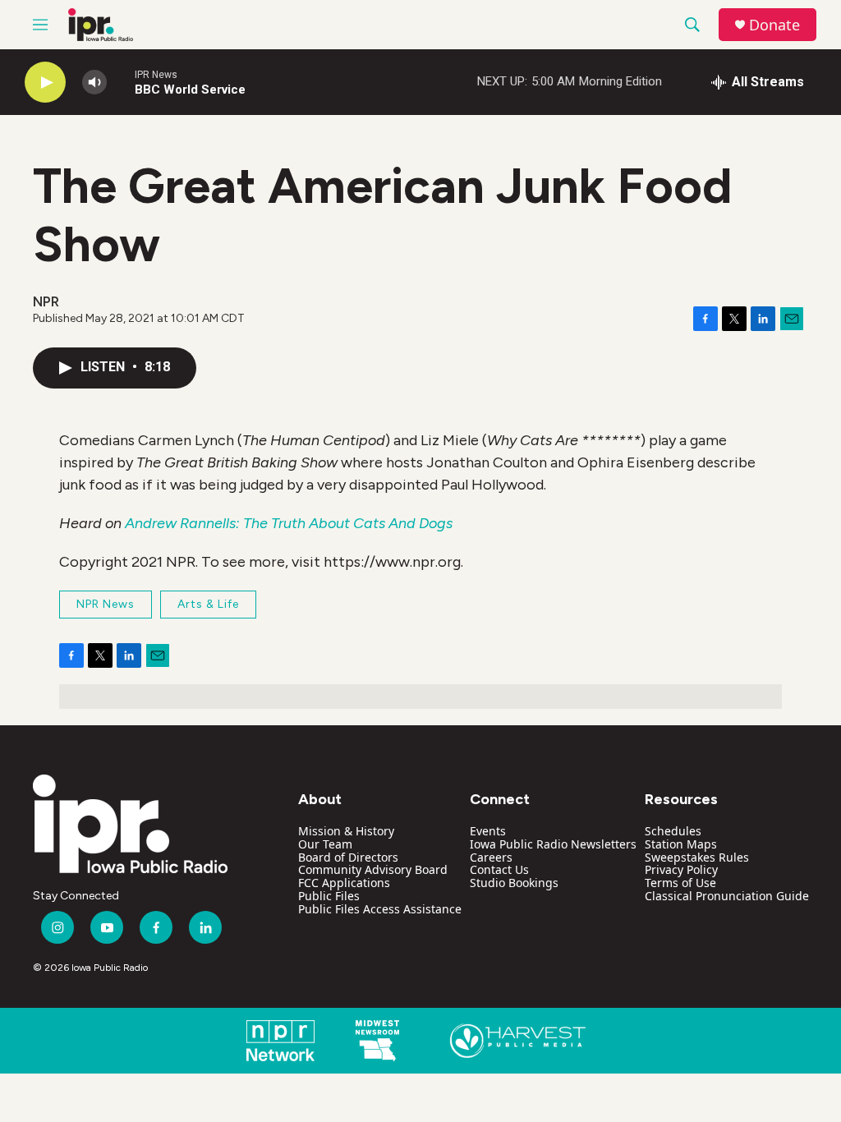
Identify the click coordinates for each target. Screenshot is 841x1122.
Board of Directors (348, 857)
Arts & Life (208, 604)
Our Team (325, 844)
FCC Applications (344, 882)
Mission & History (346, 831)
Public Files (329, 896)
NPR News (105, 604)
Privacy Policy (681, 869)
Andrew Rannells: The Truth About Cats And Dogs (289, 523)
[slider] (120, 81)
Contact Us (499, 869)
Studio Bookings (514, 882)
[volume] (94, 82)
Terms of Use (680, 882)
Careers (491, 857)
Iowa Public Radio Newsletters (553, 844)
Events (488, 831)
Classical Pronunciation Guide (727, 896)
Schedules (673, 831)
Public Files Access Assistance (380, 909)
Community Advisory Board (373, 869)
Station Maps (681, 844)
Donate (774, 25)
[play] (45, 82)
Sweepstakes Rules (697, 857)
